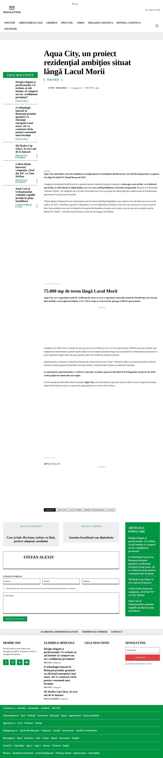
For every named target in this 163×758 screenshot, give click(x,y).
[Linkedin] (151, 87)
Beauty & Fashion (21, 157)
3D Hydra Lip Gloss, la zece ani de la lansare (26, 148)
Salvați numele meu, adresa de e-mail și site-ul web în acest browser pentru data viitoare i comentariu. (41, 588)
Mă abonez (141, 657)
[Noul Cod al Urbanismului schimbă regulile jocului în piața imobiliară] (8, 191)
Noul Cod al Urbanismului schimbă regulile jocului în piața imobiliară (25, 195)
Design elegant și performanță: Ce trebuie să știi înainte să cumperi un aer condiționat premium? (27, 89)
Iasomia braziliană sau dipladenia (91, 537)
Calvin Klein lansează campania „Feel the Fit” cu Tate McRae (25, 170)
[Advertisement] (102, 326)
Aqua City (62, 510)
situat (111, 510)
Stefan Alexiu (61, 88)
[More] (157, 87)
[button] (157, 26)
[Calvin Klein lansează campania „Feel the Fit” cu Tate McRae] (8, 167)
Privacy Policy (147, 664)
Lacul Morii (76, 510)
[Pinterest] (139, 87)
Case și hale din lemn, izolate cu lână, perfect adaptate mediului (31, 539)
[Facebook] (127, 87)
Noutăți (53, 79)
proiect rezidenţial (94, 510)
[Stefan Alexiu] (46, 87)
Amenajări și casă (24, 206)
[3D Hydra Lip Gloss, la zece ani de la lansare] (8, 148)
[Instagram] (13, 662)
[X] (133, 87)
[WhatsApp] (145, 87)
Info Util (21, 101)
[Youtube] (26, 662)
